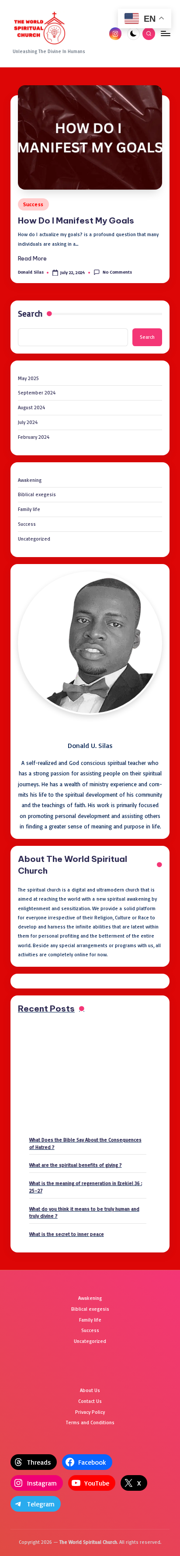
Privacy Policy (90, 1412)
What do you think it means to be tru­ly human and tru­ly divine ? (84, 1212)
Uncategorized (34, 539)
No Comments (117, 272)
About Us (90, 1390)
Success (33, 204)
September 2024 (36, 393)
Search (30, 313)
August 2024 (31, 407)
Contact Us (90, 1401)
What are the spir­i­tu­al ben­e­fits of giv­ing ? (75, 1165)
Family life (29, 509)
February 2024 (33, 437)
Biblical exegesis (37, 494)
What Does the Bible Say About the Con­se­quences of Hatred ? (85, 1143)
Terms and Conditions (90, 1422)
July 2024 (28, 422)
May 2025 (28, 378)
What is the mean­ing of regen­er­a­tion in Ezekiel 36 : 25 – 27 (85, 1187)
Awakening (30, 480)
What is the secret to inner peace (66, 1234)
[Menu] (165, 33)
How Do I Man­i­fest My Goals (76, 220)
